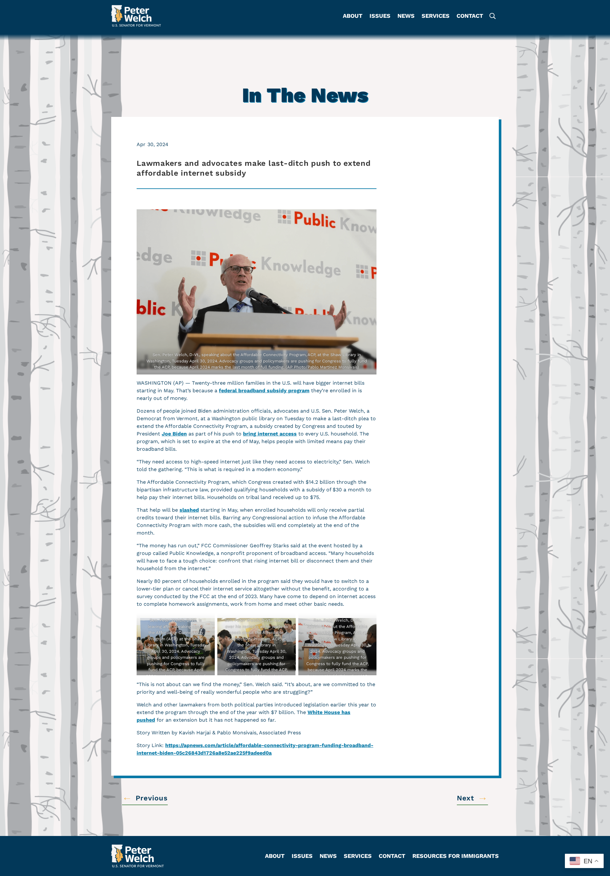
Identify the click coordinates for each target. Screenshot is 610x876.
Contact (470, 16)
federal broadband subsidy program (264, 390)
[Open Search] (492, 16)
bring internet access (270, 434)
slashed (189, 510)
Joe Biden (174, 434)
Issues (379, 16)
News (406, 16)
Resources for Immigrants (455, 856)
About (353, 16)
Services (436, 16)
